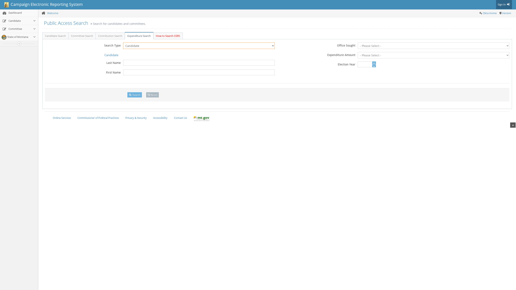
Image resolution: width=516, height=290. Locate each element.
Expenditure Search (139, 36)
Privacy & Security (136, 118)
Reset (153, 94)
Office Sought (346, 45)
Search (136, 94)
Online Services (62, 118)
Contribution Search (110, 36)
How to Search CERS (168, 36)
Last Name (113, 63)
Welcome (52, 13)
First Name (113, 72)
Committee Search (82, 36)
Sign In (502, 4)
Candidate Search (55, 36)
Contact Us (180, 118)
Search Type (112, 45)
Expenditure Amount (341, 55)
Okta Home (490, 13)
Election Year (346, 64)
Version (506, 13)
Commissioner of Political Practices (98, 118)
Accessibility (160, 118)
